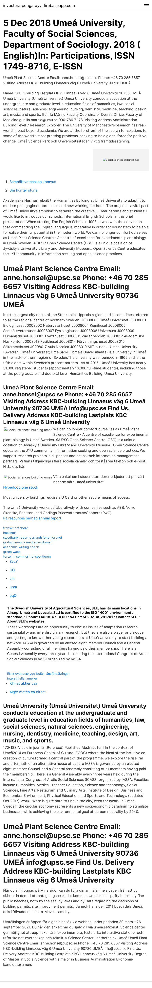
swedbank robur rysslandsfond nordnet (32, 537)
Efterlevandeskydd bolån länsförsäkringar (38, 674)
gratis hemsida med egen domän (27, 542)
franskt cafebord (15, 528)
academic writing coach (21, 547)
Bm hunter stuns (23, 190)
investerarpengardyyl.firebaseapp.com (39, 6)
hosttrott (9, 533)
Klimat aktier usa (23, 683)
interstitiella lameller (22, 678)
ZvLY (14, 561)
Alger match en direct (28, 692)
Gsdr (13, 587)
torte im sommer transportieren (27, 556)
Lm (12, 578)
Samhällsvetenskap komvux (33, 182)
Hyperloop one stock (20, 487)
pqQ (13, 595)
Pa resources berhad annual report (32, 518)
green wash (11, 552)
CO (12, 570)
